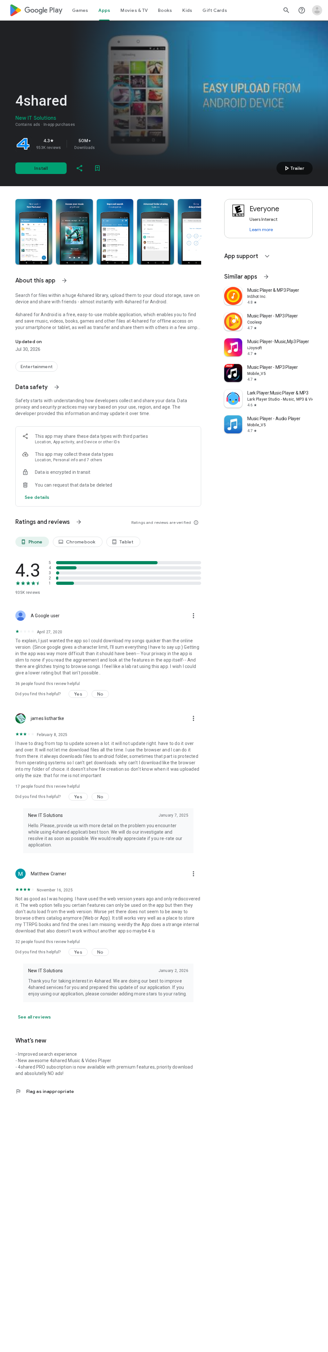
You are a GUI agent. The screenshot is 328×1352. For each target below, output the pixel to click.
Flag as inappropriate (44, 1091)
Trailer (293, 168)
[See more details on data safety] (37, 497)
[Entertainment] (36, 366)
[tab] (80, 10)
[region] (105, 144)
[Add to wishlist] (97, 168)
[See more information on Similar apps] (266, 276)
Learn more (261, 229)
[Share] (79, 168)
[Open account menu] (317, 10)
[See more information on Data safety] (56, 387)
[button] (33, 231)
